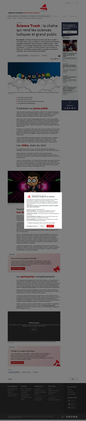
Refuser (42, 226)
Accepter (50, 226)
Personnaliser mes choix (32, 226)
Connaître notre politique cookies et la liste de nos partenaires (41, 222)
